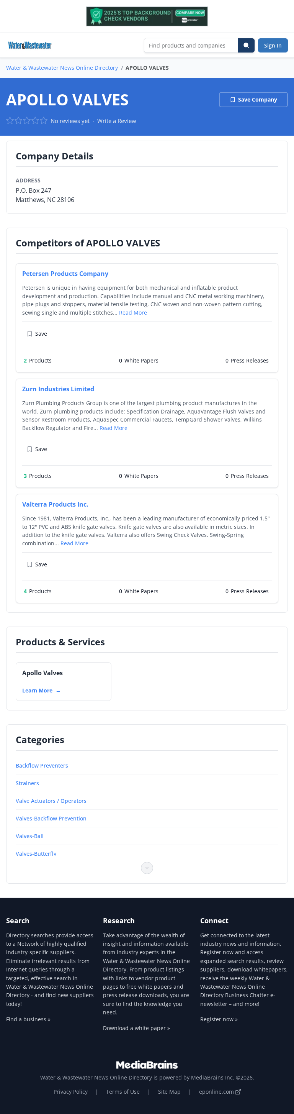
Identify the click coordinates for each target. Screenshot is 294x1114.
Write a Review (116, 121)
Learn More (37, 690)
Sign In (273, 45)
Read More (133, 312)
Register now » (219, 1019)
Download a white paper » (136, 1028)
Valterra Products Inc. (55, 504)
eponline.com (217, 1091)
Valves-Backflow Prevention (51, 818)
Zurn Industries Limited (58, 389)
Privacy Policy (71, 1091)
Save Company (257, 99)
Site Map (169, 1091)
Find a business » (28, 1019)
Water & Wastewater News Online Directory (62, 67)
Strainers (27, 783)
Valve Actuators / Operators (51, 800)
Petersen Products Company (65, 273)
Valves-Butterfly (36, 853)
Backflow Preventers (42, 765)
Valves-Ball (30, 836)
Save (41, 333)
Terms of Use (123, 1091)
